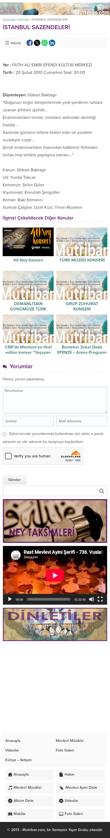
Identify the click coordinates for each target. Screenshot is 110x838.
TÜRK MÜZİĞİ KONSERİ (82, 260)
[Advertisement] (55, 687)
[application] (55, 575)
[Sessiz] (91, 599)
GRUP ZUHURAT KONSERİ (82, 306)
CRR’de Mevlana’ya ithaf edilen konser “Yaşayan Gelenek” (28, 352)
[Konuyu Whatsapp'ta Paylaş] (44, 43)
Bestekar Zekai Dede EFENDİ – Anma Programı (82, 349)
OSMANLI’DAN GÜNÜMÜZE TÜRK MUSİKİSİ (28, 309)
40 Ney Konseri (28, 260)
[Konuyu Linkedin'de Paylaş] (52, 43)
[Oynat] (10, 599)
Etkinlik (23, 19)
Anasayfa (9, 19)
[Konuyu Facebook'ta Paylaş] (29, 43)
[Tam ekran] (100, 599)
